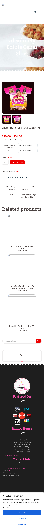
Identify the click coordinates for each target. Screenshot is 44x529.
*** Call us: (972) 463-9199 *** (13, 455)
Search (38, 341)
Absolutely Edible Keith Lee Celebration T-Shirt (22, 287)
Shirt (17, 171)
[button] (39, 84)
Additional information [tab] (16, 177)
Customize (22, 518)
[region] (22, 510)
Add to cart (17, 162)
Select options (22, 241)
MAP (9, 470)
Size (9, 150)
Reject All (22, 524)
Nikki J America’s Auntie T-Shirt (22, 247)
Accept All (22, 513)
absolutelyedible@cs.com (16, 468)
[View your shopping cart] (35, 12)
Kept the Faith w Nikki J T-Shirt (22, 327)
